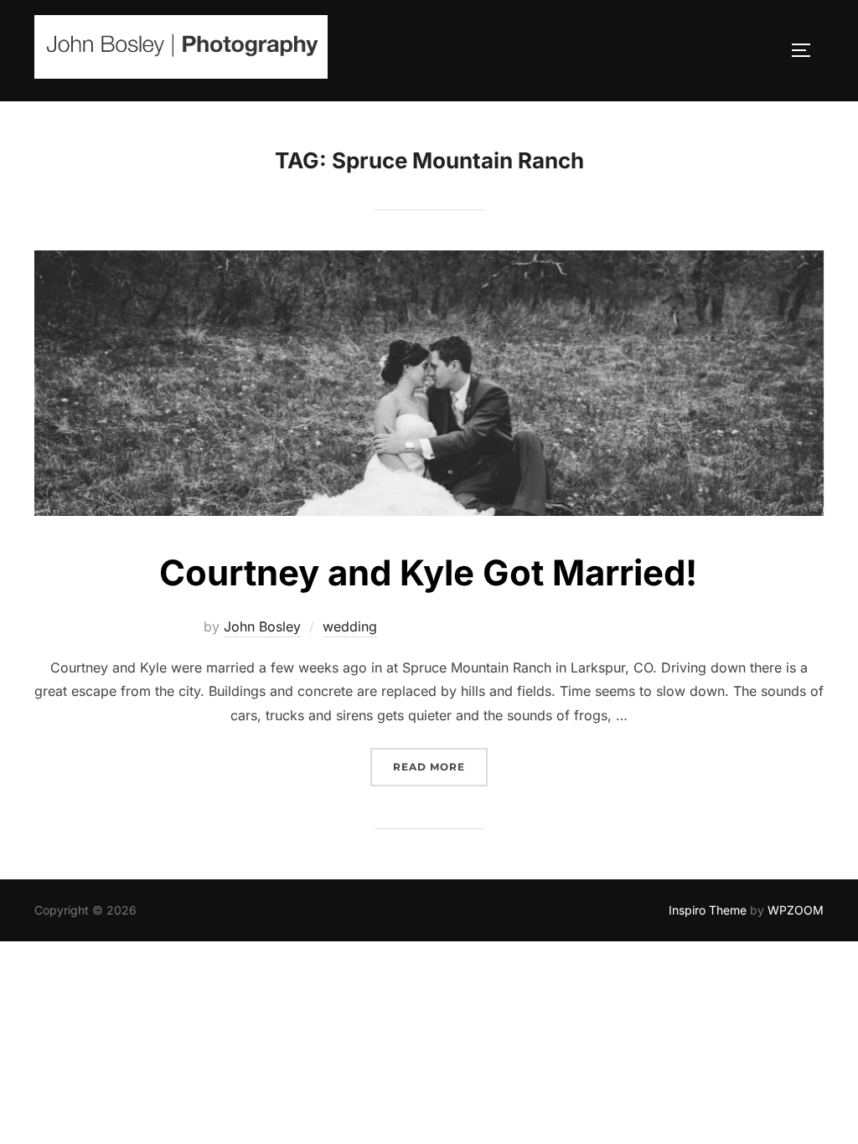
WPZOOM (796, 910)
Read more (440, 766)
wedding (350, 626)
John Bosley (262, 626)
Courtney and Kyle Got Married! (428, 572)
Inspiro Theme (708, 910)
